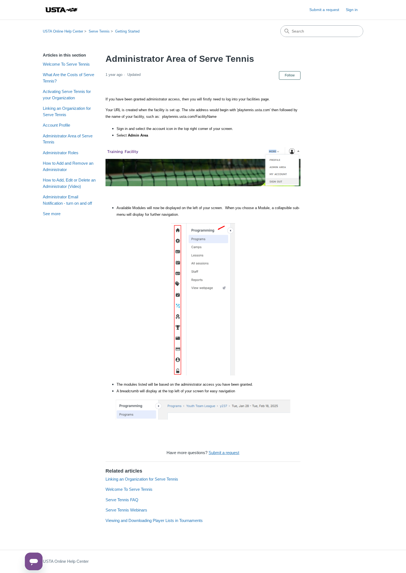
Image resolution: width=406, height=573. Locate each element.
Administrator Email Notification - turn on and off (67, 200)
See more (51, 213)
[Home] (61, 10)
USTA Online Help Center (63, 31)
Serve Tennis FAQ (122, 499)
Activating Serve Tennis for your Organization (67, 94)
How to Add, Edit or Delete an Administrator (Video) (69, 183)
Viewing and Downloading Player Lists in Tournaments (154, 520)
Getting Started (127, 31)
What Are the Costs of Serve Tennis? (68, 77)
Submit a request (324, 9)
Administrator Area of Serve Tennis (68, 139)
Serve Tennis (99, 31)
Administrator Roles (60, 152)
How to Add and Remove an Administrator (68, 166)
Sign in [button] (352, 9)
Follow (290, 75)
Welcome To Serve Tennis (66, 64)
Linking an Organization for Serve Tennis (67, 111)
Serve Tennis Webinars (126, 510)
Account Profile (56, 125)
